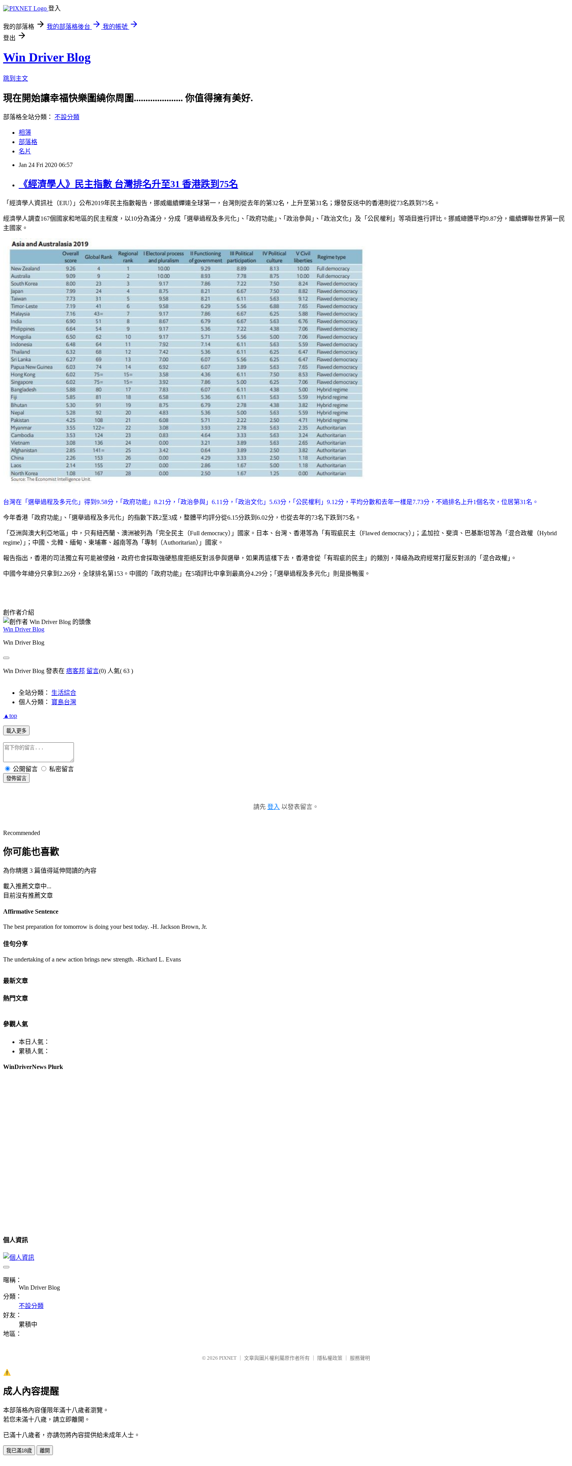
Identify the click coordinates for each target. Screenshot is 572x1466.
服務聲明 (360, 1358)
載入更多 (16, 731)
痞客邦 (75, 671)
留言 (92, 671)
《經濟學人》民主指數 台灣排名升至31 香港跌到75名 (128, 184)
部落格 (28, 142)
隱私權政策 (329, 1358)
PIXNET (228, 1358)
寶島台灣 (63, 702)
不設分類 (66, 117)
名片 (25, 151)
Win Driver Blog (47, 57)
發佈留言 (16, 778)
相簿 (25, 132)
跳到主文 (15, 78)
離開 (45, 1451)
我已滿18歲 (19, 1451)
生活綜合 (63, 692)
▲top (10, 715)
